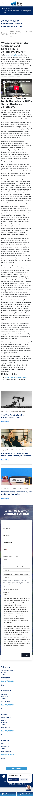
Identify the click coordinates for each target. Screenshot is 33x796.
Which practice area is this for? (13, 567)
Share (30, 32)
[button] (30, 3)
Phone (6, 592)
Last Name (6, 535)
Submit (26, 655)
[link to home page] (16, 3)
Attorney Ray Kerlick (13, 55)
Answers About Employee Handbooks (17, 377)
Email (4, 549)
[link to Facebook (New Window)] (3, 776)
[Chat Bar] (16, 794)
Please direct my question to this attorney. (16, 574)
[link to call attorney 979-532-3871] (3, 3)
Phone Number (8, 542)
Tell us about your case (10, 556)
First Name (6, 528)
